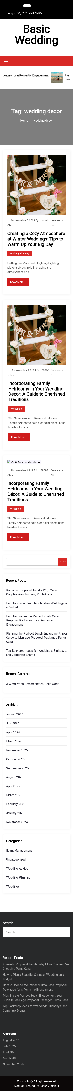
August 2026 (14, 714)
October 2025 (15, 759)
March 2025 (14, 795)
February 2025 (16, 804)
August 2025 (14, 777)
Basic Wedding (36, 34)
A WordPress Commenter (23, 684)
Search (63, 562)
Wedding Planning (19, 253)
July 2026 (12, 723)
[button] (69, 61)
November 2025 (17, 750)
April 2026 (13, 732)
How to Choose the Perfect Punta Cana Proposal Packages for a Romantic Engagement (32, 620)
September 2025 (17, 768)
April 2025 (13, 786)
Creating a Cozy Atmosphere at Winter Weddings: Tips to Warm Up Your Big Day (36, 239)
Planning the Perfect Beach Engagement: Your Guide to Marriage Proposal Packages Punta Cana (36, 638)
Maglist (19, 1086)
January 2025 (15, 813)
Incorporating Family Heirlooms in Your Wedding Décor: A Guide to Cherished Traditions (36, 391)
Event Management (19, 850)
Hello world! (52, 684)
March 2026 (14, 741)
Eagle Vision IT (49, 1086)
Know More (17, 281)
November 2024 (17, 822)
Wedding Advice (17, 868)
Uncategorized (16, 859)
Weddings (16, 409)
